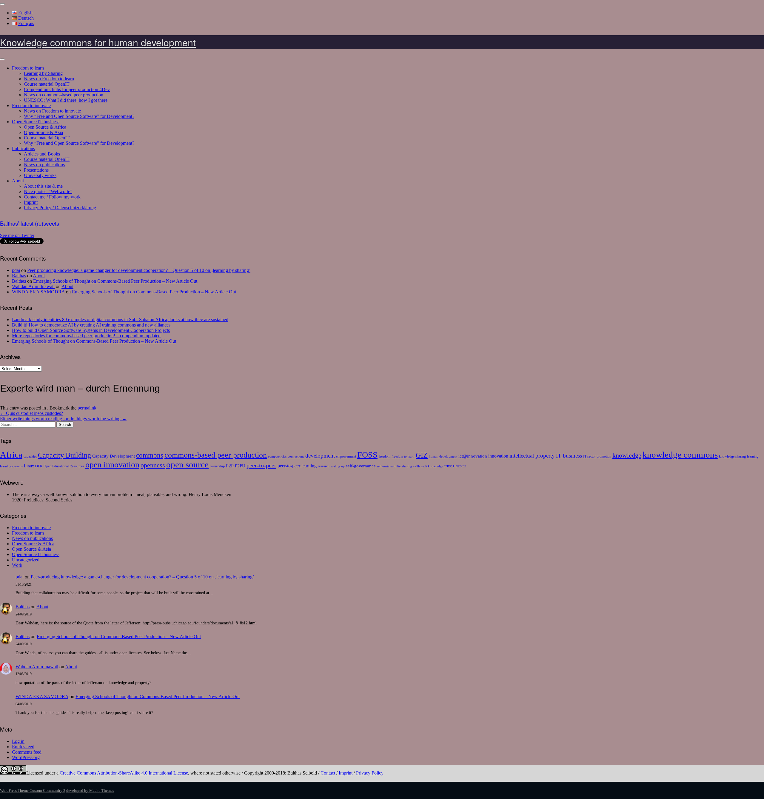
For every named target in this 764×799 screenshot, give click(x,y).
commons (149, 455)
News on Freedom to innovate (52, 110)
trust (448, 466)
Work (17, 565)
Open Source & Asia (43, 132)
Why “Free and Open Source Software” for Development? (79, 116)
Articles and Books (42, 153)
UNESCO (459, 466)
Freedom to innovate (31, 105)
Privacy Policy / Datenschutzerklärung (60, 207)
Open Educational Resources (64, 466)
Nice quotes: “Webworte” (48, 191)
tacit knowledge (432, 466)
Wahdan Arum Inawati (33, 286)
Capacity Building (64, 455)
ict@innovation (472, 455)
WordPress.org (26, 757)
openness (153, 465)
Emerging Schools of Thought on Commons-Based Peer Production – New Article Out (115, 281)
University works (40, 175)
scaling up (338, 466)
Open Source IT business (35, 121)
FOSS (367, 454)
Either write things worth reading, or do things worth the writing (63, 418)
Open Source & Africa (45, 127)
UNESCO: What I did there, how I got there (65, 100)
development (320, 455)
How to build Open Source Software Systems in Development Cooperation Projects (91, 330)
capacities (30, 456)
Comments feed (26, 752)
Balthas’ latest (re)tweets (29, 223)
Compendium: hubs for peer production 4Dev (67, 89)
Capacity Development (113, 455)
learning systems (11, 466)
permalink (87, 407)
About (18, 180)
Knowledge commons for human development (98, 42)
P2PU (240, 465)
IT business (569, 455)
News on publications (44, 164)
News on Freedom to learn (49, 78)
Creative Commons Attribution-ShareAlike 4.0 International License (124, 772)
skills (416, 466)
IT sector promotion (597, 456)
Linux (29, 466)
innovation (498, 456)
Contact (328, 772)
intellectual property (532, 455)
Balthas (19, 275)
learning (752, 456)
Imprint (31, 202)
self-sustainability (389, 466)
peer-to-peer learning (297, 466)
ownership (217, 466)
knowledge (626, 455)
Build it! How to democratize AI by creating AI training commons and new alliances (91, 324)
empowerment (346, 456)
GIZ (422, 455)
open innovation (112, 464)
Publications (23, 148)
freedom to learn (403, 456)
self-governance (361, 465)
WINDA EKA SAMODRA (38, 291)
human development (443, 456)
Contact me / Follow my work (52, 196)
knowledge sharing (732, 456)
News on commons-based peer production (63, 94)
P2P (230, 466)
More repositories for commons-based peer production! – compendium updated (86, 335)
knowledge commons (680, 454)
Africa (11, 454)
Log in (18, 741)
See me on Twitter (17, 235)
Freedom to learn (28, 67)
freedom (384, 456)
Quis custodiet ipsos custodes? (31, 413)
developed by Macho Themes (90, 790)
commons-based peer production (215, 455)
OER (38, 466)
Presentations (36, 170)
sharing (407, 466)
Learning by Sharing (43, 73)
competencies (277, 456)
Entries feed (23, 746)
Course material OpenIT (47, 84)
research (323, 466)
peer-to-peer (261, 465)
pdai (16, 270)
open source (187, 464)
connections (296, 456)
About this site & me (43, 186)
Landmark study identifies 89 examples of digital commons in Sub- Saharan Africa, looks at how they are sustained (120, 319)
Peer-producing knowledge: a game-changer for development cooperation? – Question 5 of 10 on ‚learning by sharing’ (138, 270)
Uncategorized (25, 559)
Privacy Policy (369, 772)
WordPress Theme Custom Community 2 (32, 790)
